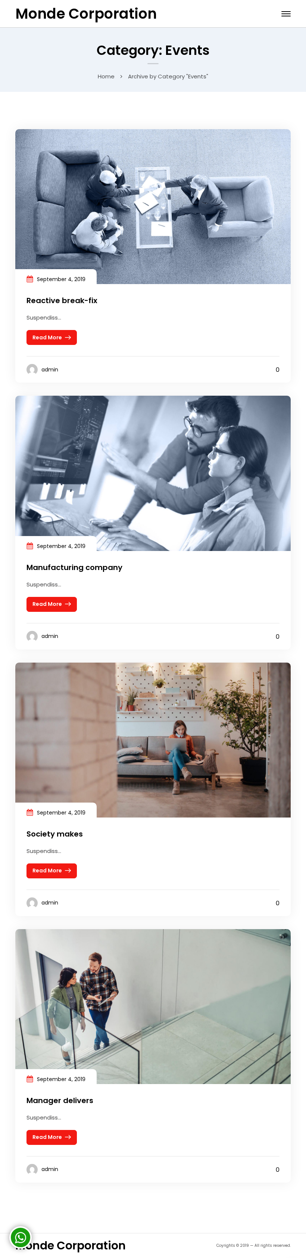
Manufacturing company (74, 567)
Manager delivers (59, 1100)
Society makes (54, 834)
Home (106, 76)
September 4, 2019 (61, 279)
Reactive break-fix (61, 300)
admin (49, 369)
